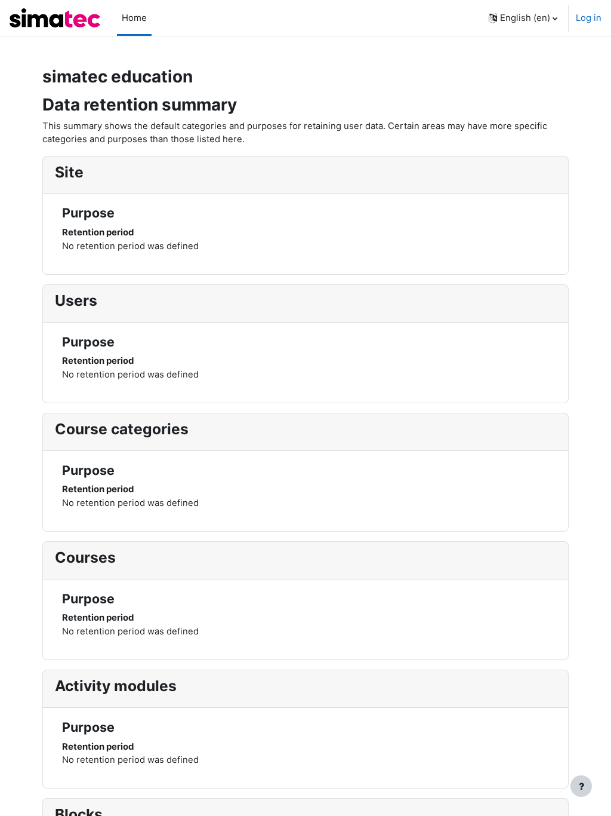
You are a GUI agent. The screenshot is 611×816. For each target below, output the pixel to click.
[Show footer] (581, 786)
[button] (523, 18)
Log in (588, 18)
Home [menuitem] (134, 18)
